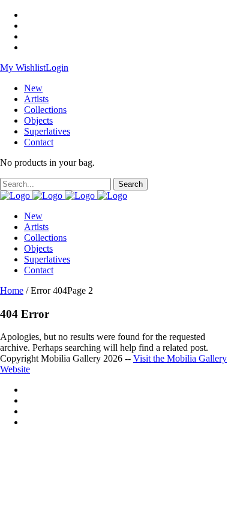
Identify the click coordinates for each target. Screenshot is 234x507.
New (33, 88)
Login (57, 67)
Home (11, 290)
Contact (38, 142)
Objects (38, 120)
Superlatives (47, 131)
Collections (45, 110)
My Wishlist (23, 67)
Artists (36, 99)
